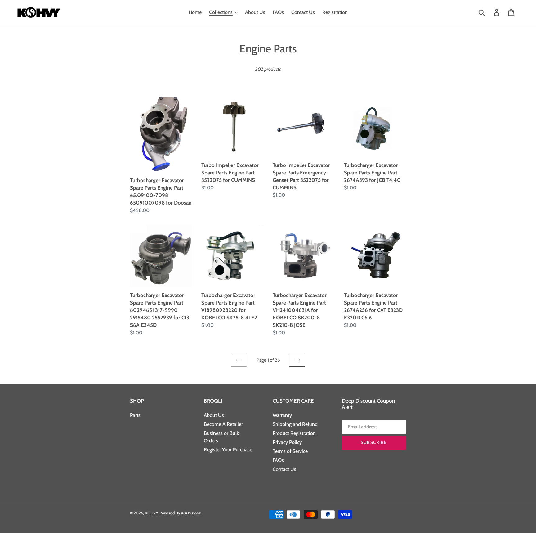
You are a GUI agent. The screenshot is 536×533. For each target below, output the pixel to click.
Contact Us (284, 469)
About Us (214, 415)
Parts (135, 415)
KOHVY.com (191, 512)
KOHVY (151, 512)
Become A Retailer (223, 424)
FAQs (278, 460)
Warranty (282, 415)
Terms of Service (290, 451)
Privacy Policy (287, 442)
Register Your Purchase (228, 450)
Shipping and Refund (295, 424)
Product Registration (294, 433)
